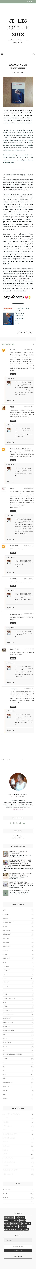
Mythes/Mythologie (9, 1162)
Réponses (11, 378)
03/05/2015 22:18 (29, 488)
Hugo (4, 990)
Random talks (23, 1226)
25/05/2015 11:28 (29, 649)
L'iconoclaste (7, 1010)
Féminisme (5, 1142)
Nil (3, 1062)
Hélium (5, 994)
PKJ (4, 1066)
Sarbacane (6, 1086)
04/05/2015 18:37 (28, 521)
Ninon (13, 349)
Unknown (14, 546)
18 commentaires (19, 72)
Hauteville (6, 986)
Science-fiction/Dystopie (10, 1170)
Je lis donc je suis (18, 27)
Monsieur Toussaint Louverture (12, 1054)
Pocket (5, 1074)
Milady (5, 1046)
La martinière (7, 1018)
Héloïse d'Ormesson (9, 998)
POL (4, 1070)
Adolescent (6, 1189)
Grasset (5, 974)
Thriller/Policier (8, 1174)
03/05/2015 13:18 (29, 451)
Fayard (5, 954)
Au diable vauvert (8, 922)
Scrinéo (5, 1090)
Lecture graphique (8, 1030)
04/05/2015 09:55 (29, 545)
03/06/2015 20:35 (28, 716)
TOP (22, 1229)
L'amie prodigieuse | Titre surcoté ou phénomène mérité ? (21, 883)
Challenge (22, 1217)
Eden (12, 488)
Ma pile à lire (18, 836)
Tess (12, 407)
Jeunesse (5, 1154)
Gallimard (6, 966)
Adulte (5, 1193)
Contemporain (7, 1126)
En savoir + (18, 809)
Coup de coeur (15, 1220)
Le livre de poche (8, 1022)
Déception (23, 1220)
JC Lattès (5, 1006)
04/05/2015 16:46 (29, 578)
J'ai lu (4, 1002)
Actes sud (6, 914)
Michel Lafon (7, 1042)
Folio (4, 962)
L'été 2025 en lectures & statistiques (18, 852)
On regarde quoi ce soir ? (11, 1226)
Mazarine (5, 1038)
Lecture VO (6, 1026)
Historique (6, 1146)
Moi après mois (26, 1223)
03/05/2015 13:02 (29, 406)
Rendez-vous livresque (10, 1229)
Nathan (5, 1058)
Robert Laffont (7, 1082)
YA (3, 1201)
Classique (6, 1122)
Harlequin (6, 982)
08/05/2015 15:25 (28, 633)
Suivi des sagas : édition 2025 (20, 890)
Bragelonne (6, 930)
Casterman (6, 942)
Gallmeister (6, 970)
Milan (4, 1050)
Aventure (5, 1118)
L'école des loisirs (8, 1014)
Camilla (13, 579)
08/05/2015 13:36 (29, 614)
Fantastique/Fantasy (9, 1138)
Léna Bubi (14, 649)
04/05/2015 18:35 (28, 384)
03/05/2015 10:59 (29, 349)
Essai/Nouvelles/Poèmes (10, 1134)
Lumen (4, 1034)
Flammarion (6, 958)
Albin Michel (6, 918)
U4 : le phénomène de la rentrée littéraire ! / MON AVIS (20, 874)
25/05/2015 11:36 (28, 668)
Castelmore (6, 938)
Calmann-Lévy (7, 934)
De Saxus (5, 950)
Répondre (13, 374)
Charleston (6, 946)
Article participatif (9, 1217)
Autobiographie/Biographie (11, 1114)
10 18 (4, 910)
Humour (5, 1150)
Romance (5, 1166)
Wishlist (26, 1229)
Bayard (5, 926)
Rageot (5, 1078)
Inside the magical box (20, 449)
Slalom (5, 1098)
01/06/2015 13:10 (29, 688)
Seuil (4, 1094)
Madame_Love (16, 614)
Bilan (16, 1217)
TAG (18, 1229)
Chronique (7, 1220)
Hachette (5, 978)
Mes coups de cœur (18, 838)
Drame (4, 1130)
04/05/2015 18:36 (28, 470)
